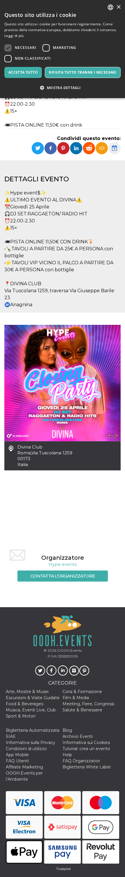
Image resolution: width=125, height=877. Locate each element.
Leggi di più (14, 35)
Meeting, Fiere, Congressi (88, 703)
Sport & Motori (20, 716)
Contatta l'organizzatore (63, 576)
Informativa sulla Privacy (30, 742)
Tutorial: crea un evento (86, 748)
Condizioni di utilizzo (26, 748)
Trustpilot (63, 869)
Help (67, 754)
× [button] (118, 7)
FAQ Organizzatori (81, 760)
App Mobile (17, 754)
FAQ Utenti (17, 760)
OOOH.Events (69, 650)
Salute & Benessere (82, 710)
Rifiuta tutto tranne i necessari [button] (82, 72)
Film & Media (76, 697)
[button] (62, 87)
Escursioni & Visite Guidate (33, 697)
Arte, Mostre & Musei (27, 691)
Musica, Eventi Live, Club (31, 710)
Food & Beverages (24, 703)
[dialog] (62, 49)
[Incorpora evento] (102, 148)
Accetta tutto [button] (23, 72)
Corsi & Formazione (82, 691)
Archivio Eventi (78, 736)
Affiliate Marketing (24, 767)
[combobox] (110, 7)
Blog (67, 730)
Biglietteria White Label (86, 767)
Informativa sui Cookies (86, 742)
